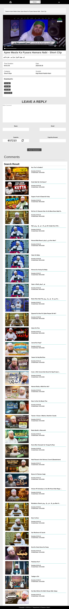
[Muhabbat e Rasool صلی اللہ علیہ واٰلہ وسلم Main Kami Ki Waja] (17, 509)
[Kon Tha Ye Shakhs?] (17, 173)
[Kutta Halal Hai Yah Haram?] (17, 188)
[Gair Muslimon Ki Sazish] (17, 538)
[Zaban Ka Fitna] (17, 334)
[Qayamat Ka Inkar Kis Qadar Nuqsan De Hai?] (17, 319)
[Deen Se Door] (17, 524)
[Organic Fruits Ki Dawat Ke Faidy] (17, 202)
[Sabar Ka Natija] (17, 261)
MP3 (6, 86)
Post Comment (34, 150)
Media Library (16, 11)
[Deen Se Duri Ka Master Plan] (17, 407)
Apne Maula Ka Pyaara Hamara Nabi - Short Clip (33, 11)
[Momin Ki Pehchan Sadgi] (17, 480)
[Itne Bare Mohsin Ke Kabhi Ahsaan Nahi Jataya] (17, 597)
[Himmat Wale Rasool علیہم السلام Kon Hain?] (17, 246)
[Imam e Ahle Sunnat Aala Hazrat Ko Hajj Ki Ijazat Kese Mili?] (17, 378)
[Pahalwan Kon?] (17, 568)
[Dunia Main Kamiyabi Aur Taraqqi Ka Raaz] (17, 451)
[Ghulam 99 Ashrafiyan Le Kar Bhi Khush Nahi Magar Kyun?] (17, 495)
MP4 (6, 83)
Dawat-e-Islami (9, 11)
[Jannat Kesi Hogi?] (17, 349)
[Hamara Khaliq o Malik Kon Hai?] (17, 392)
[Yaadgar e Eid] (17, 582)
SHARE (7, 92)
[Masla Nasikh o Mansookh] (17, 436)
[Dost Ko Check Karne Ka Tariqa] (17, 553)
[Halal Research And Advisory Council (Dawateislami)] (17, 465)
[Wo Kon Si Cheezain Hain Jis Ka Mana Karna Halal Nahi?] (17, 217)
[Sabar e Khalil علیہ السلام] (17, 290)
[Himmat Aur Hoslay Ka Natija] (17, 276)
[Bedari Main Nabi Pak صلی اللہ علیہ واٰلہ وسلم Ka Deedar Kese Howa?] (17, 305)
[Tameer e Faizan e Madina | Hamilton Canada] (17, 422)
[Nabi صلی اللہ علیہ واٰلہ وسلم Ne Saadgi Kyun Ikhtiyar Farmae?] (17, 232)
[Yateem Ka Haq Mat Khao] (17, 363)
